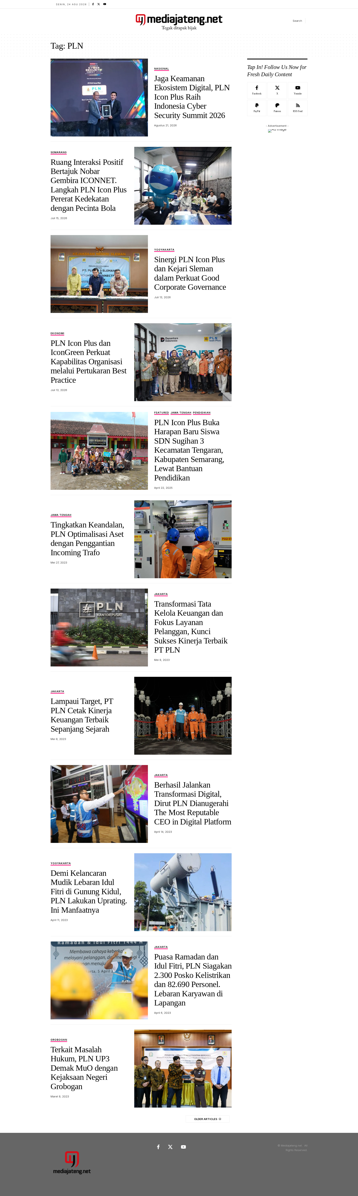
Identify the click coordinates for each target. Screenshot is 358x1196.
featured (161, 413)
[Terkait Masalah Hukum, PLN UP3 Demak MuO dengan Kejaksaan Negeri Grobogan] (183, 1069)
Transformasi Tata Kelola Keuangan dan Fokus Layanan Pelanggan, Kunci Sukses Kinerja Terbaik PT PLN (190, 626)
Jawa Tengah (181, 413)
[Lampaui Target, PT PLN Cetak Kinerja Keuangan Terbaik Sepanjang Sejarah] (183, 716)
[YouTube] (104, 4)
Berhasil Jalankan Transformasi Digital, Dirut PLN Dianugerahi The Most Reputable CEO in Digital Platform (192, 803)
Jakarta (161, 594)
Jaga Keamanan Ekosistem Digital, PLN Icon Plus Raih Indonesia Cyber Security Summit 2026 (192, 97)
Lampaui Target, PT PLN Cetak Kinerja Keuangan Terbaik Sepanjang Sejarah (82, 714)
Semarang (59, 152)
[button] (294, 20)
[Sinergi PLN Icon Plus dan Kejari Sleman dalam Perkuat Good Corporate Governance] (99, 274)
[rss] (297, 108)
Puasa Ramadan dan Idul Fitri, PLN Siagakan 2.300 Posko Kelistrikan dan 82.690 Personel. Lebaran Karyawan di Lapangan (193, 979)
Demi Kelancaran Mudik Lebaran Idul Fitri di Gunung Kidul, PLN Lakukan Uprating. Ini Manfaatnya (89, 891)
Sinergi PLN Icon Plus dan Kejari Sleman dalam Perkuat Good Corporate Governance (190, 273)
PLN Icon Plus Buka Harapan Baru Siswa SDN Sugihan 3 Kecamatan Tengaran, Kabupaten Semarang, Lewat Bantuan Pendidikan (189, 450)
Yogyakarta (164, 250)
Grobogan (59, 1040)
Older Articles (205, 1119)
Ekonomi (57, 333)
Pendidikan (201, 413)
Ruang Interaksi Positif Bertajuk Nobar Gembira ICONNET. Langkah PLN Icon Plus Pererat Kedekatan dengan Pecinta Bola (89, 185)
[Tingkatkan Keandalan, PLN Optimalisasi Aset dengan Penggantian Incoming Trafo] (183, 539)
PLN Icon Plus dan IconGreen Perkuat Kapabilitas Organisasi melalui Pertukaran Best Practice (88, 361)
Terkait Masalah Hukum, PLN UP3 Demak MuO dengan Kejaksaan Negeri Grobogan (84, 1068)
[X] (98, 4)
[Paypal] (257, 108)
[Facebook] (93, 4)
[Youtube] (297, 90)
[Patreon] (277, 108)
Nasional (161, 69)
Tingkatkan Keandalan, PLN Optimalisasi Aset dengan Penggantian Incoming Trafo (87, 538)
